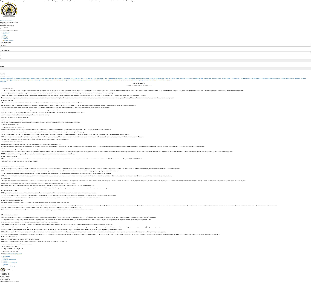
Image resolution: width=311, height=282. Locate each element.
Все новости (3, 81)
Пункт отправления (5, 42)
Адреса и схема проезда (6, 20)
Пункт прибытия (4, 50)
